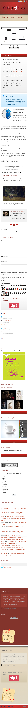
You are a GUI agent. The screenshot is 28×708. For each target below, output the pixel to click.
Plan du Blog (3, 1)
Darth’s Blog (17, 71)
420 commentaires (15, 25)
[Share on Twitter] (1, 178)
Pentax (4, 481)
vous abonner (17, 278)
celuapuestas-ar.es (5, 518)
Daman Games (4, 545)
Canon (4, 476)
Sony (4, 479)
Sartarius (6, 164)
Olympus (5, 483)
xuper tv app (4, 512)
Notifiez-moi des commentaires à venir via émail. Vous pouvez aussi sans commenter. (12, 279)
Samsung (5, 484)
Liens (12, 1)
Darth (10, 25)
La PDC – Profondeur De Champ (13, 535)
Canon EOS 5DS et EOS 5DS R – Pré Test (16, 506)
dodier (2, 506)
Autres (4, 492)
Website (3, 266)
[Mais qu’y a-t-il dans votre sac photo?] (17, 224)
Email (4, 261)
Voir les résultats (14, 498)
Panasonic (5, 490)
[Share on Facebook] (1, 181)
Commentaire (6, 240)
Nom (4, 256)
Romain (3, 516)
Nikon (4, 478)
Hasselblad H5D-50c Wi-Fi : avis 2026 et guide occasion (13, 508)
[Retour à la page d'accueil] (14, 10)
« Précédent (12, 231)
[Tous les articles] (14, 225)
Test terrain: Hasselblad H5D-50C (11, 509)
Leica (4, 487)
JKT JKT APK (4, 531)
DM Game (3, 549)
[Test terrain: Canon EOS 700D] (11, 224)
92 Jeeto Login (4, 553)
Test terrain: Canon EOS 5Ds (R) (15, 526)
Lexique (8, 1)
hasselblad (5, 489)
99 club (2, 541)
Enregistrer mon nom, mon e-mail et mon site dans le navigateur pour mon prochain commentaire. (14, 273)
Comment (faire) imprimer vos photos (15, 516)
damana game (4, 537)
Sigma (4, 486)
